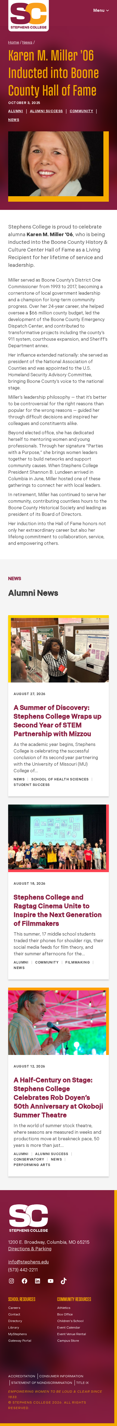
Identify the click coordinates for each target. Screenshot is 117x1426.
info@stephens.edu (28, 1262)
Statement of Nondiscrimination (41, 1383)
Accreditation (21, 1376)
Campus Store (68, 1341)
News (27, 43)
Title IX (82, 1383)
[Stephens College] (28, 16)
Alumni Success (46, 111)
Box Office (65, 1314)
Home (13, 43)
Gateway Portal (19, 1341)
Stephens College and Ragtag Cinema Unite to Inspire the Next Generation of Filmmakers (58, 911)
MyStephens (17, 1334)
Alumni (15, 111)
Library (13, 1327)
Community (81, 111)
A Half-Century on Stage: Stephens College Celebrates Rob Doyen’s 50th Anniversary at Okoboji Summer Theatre (58, 1098)
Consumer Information (61, 1376)
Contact (14, 1314)
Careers (14, 1308)
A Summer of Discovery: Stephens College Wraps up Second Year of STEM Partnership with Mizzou (57, 721)
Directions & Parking (29, 1249)
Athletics (63, 1308)
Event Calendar (68, 1327)
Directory (15, 1321)
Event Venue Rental (71, 1334)
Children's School (70, 1321)
